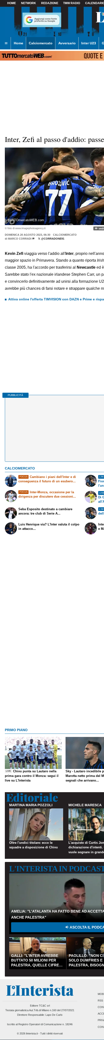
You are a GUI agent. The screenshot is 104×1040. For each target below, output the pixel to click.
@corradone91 (52, 238)
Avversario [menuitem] (67, 43)
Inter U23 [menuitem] (88, 43)
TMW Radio (71, 3)
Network (28, 3)
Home (11, 3)
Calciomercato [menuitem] (40, 43)
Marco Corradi (19, 238)
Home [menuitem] (18, 43)
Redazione (49, 3)
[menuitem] (6, 43)
